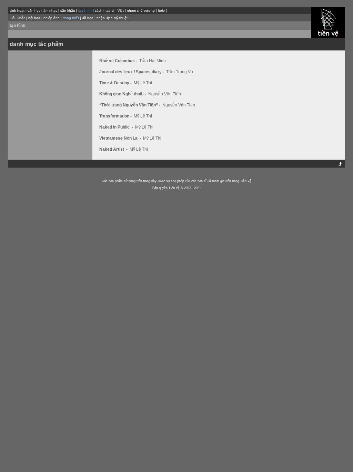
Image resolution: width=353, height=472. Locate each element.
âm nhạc (50, 10)
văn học (34, 10)
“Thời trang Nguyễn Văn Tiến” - (130, 105)
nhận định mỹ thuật (112, 18)
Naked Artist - (114, 149)
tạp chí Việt (114, 10)
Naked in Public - (116, 127)
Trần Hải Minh (152, 60)
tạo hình (17, 25)
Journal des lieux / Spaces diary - (132, 71)
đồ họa (87, 18)
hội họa (34, 18)
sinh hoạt (17, 10)
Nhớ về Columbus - (118, 60)
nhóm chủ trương (141, 10)
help (161, 10)
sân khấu (67, 10)
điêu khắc (17, 18)
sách (98, 10)
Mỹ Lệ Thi (143, 83)
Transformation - (116, 116)
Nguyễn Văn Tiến (164, 94)
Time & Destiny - (116, 83)
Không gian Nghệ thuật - (123, 94)
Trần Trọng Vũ (179, 71)
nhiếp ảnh (51, 18)
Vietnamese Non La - (120, 138)
